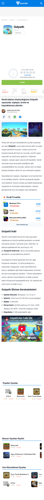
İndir (22, 82)
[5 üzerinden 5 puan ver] (33, 72)
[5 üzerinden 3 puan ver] (27, 72)
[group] (22, 130)
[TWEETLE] (9, 118)
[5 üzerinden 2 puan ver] (24, 72)
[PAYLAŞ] (4, 118)
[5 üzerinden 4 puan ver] (30, 72)
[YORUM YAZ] (20, 118)
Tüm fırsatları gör (22, 224)
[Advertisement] (22, 51)
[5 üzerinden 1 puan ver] (21, 72)
